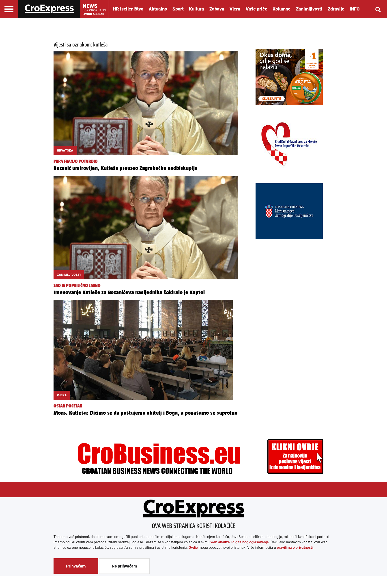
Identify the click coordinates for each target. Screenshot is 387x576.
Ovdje (193, 547)
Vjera (235, 9)
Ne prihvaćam (124, 566)
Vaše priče (256, 9)
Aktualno (158, 9)
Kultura (196, 9)
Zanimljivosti (309, 9)
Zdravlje (336, 9)
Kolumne (281, 9)
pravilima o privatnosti (295, 547)
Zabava (216, 9)
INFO (355, 9)
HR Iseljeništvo (128, 9)
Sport (178, 9)
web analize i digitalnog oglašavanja (240, 542)
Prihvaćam (76, 566)
